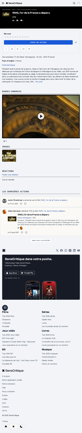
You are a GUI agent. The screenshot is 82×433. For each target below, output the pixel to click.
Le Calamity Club (48, 338)
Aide (4, 388)
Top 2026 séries (48, 316)
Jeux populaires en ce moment (14, 345)
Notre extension (8, 384)
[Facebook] (61, 251)
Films (13, 9)
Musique (47, 349)
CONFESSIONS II (49, 357)
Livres (45, 330)
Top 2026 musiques (50, 354)
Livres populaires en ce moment (55, 345)
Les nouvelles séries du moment (55, 326)
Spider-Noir (46, 319)
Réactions (8, 171)
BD (4, 349)
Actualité (5, 326)
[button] (78, 3)
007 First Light (8, 338)
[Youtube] (78, 251)
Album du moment (49, 364)
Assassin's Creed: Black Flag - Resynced (18, 342)
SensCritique (6, 9)
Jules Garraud (14, 211)
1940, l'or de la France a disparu (27, 9)
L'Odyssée (6, 323)
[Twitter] (57, 251)
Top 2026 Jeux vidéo (10, 335)
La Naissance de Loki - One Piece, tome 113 (19, 360)
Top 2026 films (8, 316)
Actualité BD (7, 364)
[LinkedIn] (74, 251)
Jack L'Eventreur (15, 200)
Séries (45, 312)
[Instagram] (65, 251)
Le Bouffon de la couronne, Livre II (56, 342)
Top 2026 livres (48, 335)
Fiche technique (8, 65)
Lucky (44, 323)
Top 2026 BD (7, 354)
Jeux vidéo (8, 330)
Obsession (6, 319)
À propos (6, 376)
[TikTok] (70, 251)
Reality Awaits (47, 360)
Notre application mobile (12, 380)
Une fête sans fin (9, 357)
